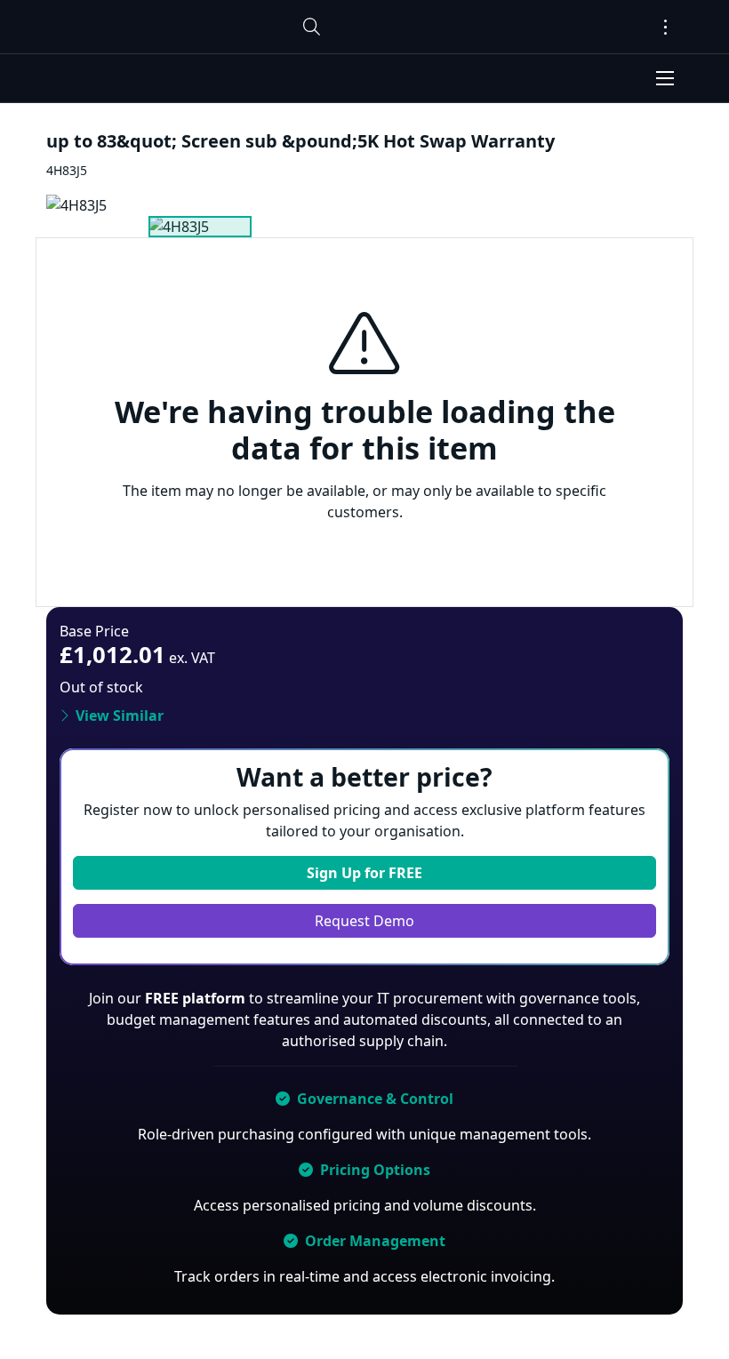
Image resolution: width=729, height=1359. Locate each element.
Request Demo (364, 921)
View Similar (120, 715)
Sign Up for (364, 873)
